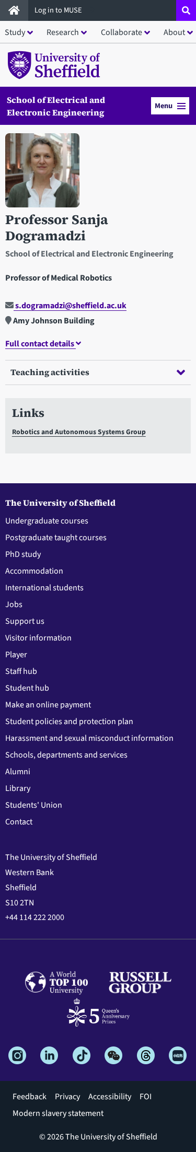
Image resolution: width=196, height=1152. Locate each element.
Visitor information (38, 638)
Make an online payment (48, 705)
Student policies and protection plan (69, 721)
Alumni (17, 771)
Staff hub (21, 671)
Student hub (27, 688)
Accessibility (109, 1096)
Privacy (67, 1096)
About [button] (174, 32)
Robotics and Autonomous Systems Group (79, 432)
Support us (24, 621)
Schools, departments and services (66, 755)
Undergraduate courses (46, 521)
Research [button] (63, 32)
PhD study (23, 554)
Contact (18, 822)
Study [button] (15, 32)
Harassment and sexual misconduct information (89, 738)
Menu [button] (163, 105)
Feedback (30, 1096)
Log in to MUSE (59, 10)
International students (44, 588)
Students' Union (33, 805)
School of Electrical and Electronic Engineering (56, 106)
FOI (146, 1096)
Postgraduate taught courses (56, 537)
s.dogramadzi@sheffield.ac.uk (70, 305)
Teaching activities (49, 372)
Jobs (13, 604)
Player (16, 654)
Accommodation (34, 571)
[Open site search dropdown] (186, 10)
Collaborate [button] (121, 32)
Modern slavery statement (58, 1113)
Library (17, 788)
